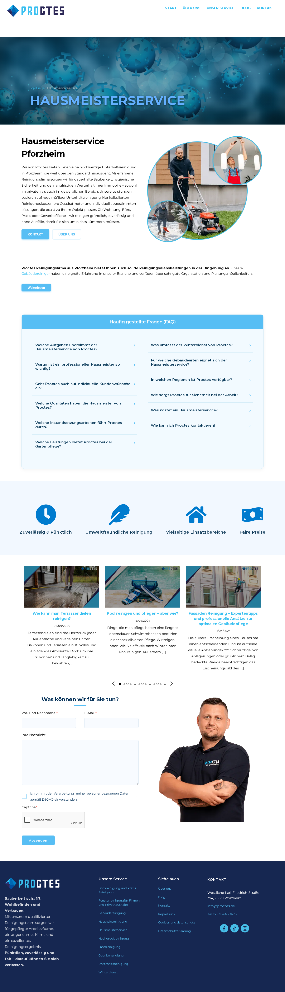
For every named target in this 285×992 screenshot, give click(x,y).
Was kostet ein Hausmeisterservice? (184, 410)
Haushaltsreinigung (112, 921)
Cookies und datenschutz (176, 922)
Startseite (37, 88)
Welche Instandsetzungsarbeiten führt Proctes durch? (78, 425)
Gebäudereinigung (112, 913)
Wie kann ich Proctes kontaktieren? (183, 425)
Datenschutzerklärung (174, 931)
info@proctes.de (221, 906)
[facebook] (224, 928)
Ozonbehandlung (111, 955)
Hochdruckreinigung (113, 938)
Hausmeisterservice (112, 930)
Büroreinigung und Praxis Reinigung (117, 890)
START (171, 8)
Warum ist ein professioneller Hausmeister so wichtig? (77, 366)
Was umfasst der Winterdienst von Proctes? (192, 345)
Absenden (38, 840)
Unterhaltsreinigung (113, 964)
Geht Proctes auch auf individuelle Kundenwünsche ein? (82, 386)
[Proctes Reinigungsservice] (32, 14)
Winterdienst (108, 972)
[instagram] (245, 928)
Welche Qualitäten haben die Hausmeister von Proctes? (78, 405)
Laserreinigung (109, 947)
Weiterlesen (36, 287)
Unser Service (220, 8)
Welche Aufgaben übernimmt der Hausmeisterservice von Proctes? (66, 347)
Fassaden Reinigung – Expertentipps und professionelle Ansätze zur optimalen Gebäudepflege (223, 618)
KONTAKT (265, 8)
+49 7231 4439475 (222, 914)
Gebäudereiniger (35, 274)
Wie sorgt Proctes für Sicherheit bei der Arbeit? (194, 395)
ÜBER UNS (66, 234)
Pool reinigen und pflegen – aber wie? (142, 613)
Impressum (166, 914)
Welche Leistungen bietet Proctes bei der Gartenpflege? (73, 444)
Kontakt (164, 905)
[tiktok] (234, 928)
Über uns (192, 8)
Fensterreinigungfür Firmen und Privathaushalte (119, 903)
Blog (246, 8)
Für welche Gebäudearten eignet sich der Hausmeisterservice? (189, 362)
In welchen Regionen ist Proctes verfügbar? (191, 380)
